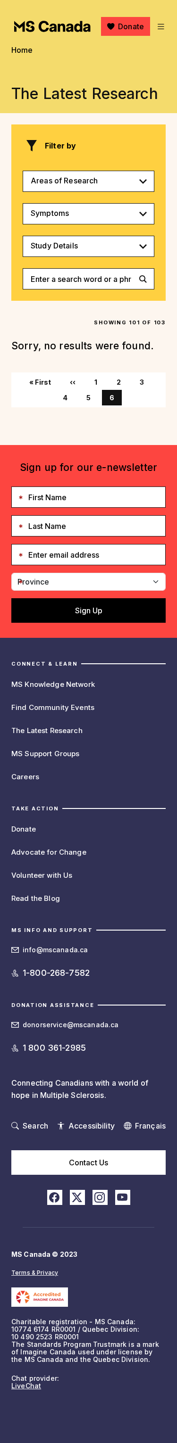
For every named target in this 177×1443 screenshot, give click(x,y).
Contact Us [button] (88, 1162)
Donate (131, 26)
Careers (25, 776)
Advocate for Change (48, 852)
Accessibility (91, 1125)
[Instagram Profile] (100, 1197)
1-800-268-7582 (56, 973)
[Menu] (160, 26)
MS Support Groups (45, 753)
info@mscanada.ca (55, 950)
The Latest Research (47, 730)
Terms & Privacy (34, 1272)
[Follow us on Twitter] (77, 1197)
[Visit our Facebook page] (54, 1197)
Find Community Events (52, 707)
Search (35, 1125)
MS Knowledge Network (53, 684)
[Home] (52, 26)
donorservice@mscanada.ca (70, 1025)
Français (150, 1125)
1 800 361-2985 (54, 1048)
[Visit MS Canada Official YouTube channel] (122, 1197)
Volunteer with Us (41, 875)
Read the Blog (35, 898)
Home (22, 50)
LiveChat (26, 1386)
